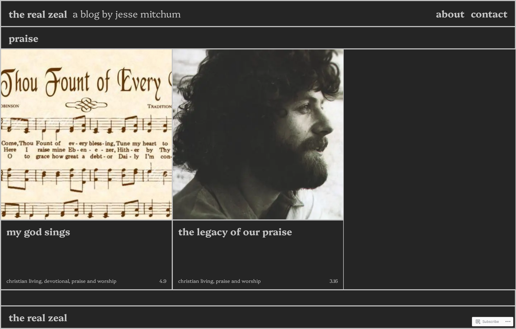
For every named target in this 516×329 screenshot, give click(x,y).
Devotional (56, 280)
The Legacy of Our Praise (235, 231)
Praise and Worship (93, 280)
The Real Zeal (38, 13)
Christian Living (23, 280)
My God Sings (38, 231)
